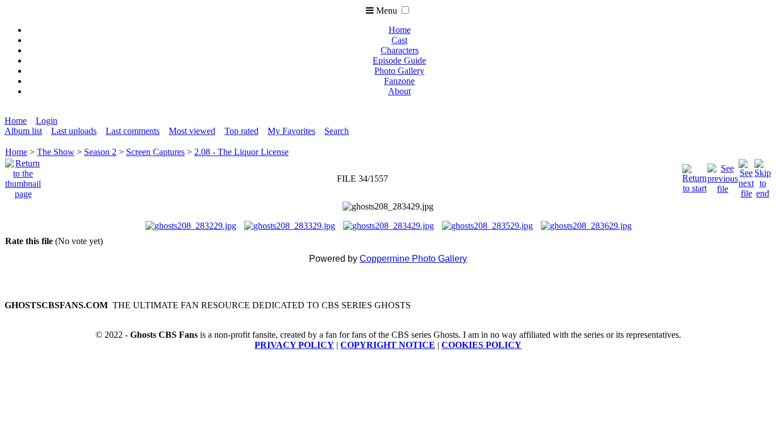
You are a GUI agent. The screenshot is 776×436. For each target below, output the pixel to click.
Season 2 (100, 152)
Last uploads (74, 131)
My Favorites (291, 131)
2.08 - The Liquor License (241, 152)
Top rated (241, 131)
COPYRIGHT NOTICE (387, 345)
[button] (405, 10)
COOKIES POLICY (481, 345)
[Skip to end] (762, 176)
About (399, 91)
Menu (385, 10)
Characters (400, 50)
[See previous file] (722, 176)
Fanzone (399, 81)
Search (336, 131)
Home (400, 30)
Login (46, 120)
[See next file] (746, 176)
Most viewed (192, 131)
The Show (55, 152)
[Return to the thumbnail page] (23, 176)
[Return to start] (694, 176)
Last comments (133, 131)
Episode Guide (399, 60)
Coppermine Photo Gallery (413, 258)
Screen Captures (155, 152)
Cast (399, 40)
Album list (23, 131)
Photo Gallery (399, 71)
